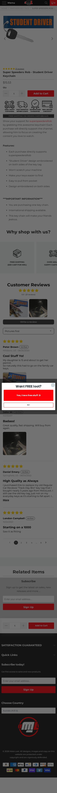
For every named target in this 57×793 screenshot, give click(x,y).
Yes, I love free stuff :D (28, 395)
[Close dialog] (53, 385)
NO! (28, 405)
